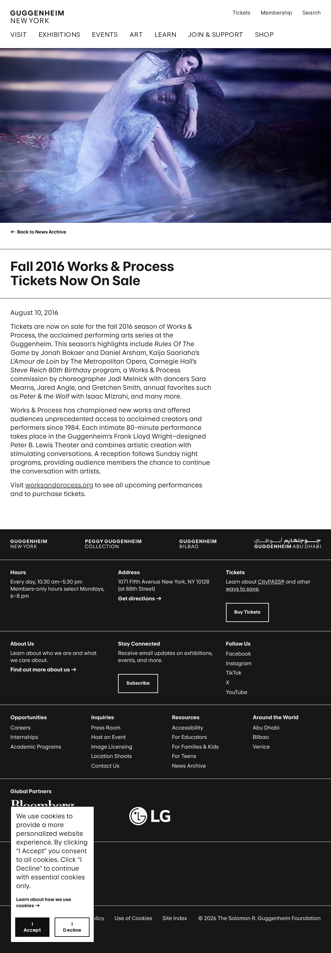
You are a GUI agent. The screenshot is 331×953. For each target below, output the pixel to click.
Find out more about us (40, 669)
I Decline (72, 927)
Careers (20, 727)
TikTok (234, 672)
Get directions (136, 598)
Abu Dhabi (266, 727)
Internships (24, 737)
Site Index (175, 918)
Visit (18, 34)
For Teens (184, 756)
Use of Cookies (133, 918)
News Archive (189, 765)
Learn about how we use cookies (44, 902)
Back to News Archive (41, 232)
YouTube (237, 692)
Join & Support (215, 34)
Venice (261, 746)
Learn (165, 34)
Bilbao (261, 737)
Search (312, 12)
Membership (276, 12)
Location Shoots (111, 756)
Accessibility (187, 727)
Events (105, 34)
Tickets (242, 12)
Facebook (238, 653)
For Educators (189, 737)
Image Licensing (111, 746)
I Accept (32, 927)
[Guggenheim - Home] (37, 16)
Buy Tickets (247, 612)
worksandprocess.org (59, 485)
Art (136, 34)
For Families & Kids (195, 746)
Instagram (239, 663)
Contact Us (105, 765)
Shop (264, 34)
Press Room (106, 727)
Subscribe (138, 683)
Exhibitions (59, 34)
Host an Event (108, 737)
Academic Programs (35, 746)
